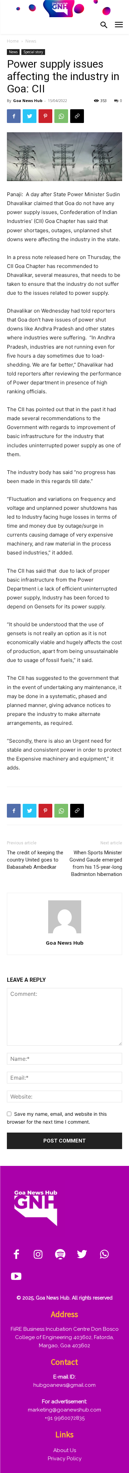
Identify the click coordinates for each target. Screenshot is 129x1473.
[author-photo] (64, 933)
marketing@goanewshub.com (64, 1410)
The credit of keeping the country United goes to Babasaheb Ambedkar (35, 860)
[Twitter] (29, 116)
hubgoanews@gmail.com (64, 1385)
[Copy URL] (77, 116)
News (30, 41)
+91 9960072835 (65, 1418)
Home (13, 41)
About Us (64, 1450)
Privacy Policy (65, 1458)
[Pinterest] (45, 116)
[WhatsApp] (61, 116)
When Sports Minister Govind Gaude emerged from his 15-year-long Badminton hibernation (95, 863)
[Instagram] (38, 1255)
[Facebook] (14, 116)
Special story (33, 51)
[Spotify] (60, 1255)
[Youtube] (16, 1277)
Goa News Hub (27, 100)
